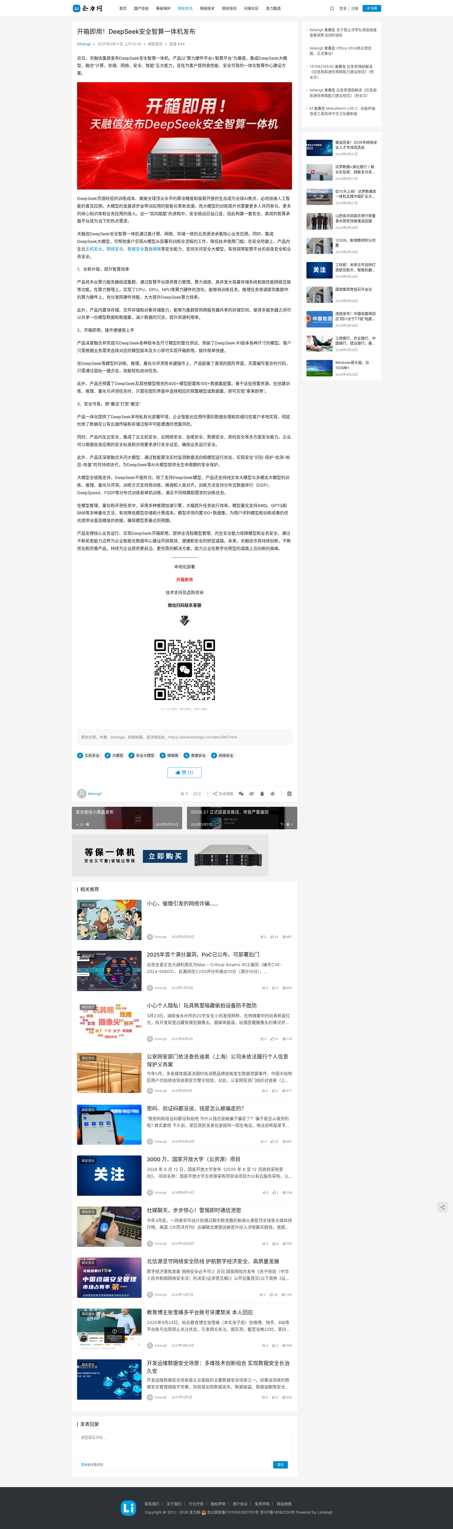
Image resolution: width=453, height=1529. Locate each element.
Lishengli (324, 1512)
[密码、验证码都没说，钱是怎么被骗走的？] (109, 1125)
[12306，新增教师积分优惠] (319, 246)
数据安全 (135, 249)
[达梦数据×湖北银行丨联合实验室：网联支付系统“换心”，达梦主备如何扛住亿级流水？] (319, 172)
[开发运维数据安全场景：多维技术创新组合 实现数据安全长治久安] (109, 1379)
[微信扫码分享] (241, 793)
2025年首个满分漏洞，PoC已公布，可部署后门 (203, 955)
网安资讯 (185, 8)
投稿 (373, 8)
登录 (343, 8)
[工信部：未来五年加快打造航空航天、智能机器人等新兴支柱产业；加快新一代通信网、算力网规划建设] (319, 270)
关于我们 (174, 1504)
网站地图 (284, 1504)
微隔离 (154, 249)
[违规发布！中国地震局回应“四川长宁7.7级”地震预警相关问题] (319, 319)
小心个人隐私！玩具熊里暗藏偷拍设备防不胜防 (202, 1006)
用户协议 (240, 1504)
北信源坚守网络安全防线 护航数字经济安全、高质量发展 (213, 1261)
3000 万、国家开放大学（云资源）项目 (193, 1159)
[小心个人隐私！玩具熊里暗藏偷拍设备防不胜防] (109, 1022)
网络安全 (114, 249)
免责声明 (262, 1504)
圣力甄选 (273, 8)
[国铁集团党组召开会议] (319, 295)
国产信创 (141, 8)
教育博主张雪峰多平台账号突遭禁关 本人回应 (200, 1312)
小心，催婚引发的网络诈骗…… (182, 903)
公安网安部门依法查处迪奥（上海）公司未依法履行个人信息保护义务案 (217, 1060)
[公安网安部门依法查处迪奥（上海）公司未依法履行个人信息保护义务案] (109, 1073)
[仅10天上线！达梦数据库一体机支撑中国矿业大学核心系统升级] (319, 197)
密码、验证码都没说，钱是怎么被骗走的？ (196, 1108)
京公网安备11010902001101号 (233, 1512)
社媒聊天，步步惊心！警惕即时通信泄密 (194, 1210)
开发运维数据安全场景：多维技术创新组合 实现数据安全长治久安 (218, 1367)
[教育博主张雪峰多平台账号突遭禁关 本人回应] (109, 1329)
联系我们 (152, 1504)
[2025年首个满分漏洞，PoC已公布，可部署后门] (109, 971)
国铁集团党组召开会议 (353, 289)
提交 (280, 1465)
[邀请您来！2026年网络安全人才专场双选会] (319, 148)
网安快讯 (229, 8)
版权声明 (218, 1504)
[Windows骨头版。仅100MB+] (319, 368)
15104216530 (322, 66)
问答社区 (251, 8)
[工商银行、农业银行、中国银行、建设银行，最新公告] (319, 344)
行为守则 (196, 1504)
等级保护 (163, 8)
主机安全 (93, 249)
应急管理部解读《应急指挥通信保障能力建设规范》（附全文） (342, 71)
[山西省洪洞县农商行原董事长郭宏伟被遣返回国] (319, 221)
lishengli (84, 44)
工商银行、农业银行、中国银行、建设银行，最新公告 (355, 343)
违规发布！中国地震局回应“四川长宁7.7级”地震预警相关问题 (355, 318)
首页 (123, 8)
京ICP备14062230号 (277, 1512)
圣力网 (194, 1512)
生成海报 (225, 793)
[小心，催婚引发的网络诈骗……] (109, 920)
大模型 (117, 755)
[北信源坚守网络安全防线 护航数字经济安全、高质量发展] (109, 1278)
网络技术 (207, 8)
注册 (354, 8)
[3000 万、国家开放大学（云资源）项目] (109, 1175)
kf (311, 108)
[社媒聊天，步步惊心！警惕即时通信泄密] (109, 1226)
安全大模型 (145, 755)
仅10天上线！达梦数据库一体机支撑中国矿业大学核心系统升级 (355, 196)
